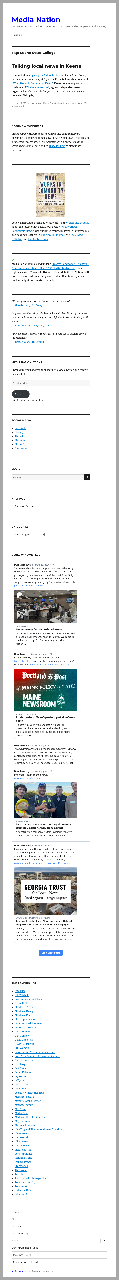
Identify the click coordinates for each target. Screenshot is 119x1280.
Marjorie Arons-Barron (28, 1100)
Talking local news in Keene (46, 66)
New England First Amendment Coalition (38, 1129)
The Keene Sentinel (37, 87)
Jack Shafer (21, 1068)
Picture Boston (23, 1149)
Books (15, 1240)
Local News (35, 103)
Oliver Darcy (22, 1141)
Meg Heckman (23, 1121)
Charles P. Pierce (24, 1007)
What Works (22, 1194)
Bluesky (19, 432)
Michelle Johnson (25, 1125)
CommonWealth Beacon (29, 1023)
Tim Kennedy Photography (30, 1178)
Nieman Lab (22, 1137)
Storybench (21, 1165)
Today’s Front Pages (26, 1182)
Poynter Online (23, 1153)
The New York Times (53, 234)
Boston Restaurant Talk (28, 999)
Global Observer (24, 1060)
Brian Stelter (22, 1003)
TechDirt (20, 1174)
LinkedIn (20, 444)
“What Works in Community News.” (32, 83)
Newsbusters (22, 1133)
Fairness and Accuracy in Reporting (35, 1052)
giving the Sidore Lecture (46, 75)
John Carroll (21, 1084)
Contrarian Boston (25, 1027)
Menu (18, 35)
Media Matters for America (30, 1117)
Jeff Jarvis (20, 1080)
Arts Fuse (20, 990)
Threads (19, 436)
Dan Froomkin (23, 1031)
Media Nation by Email (25, 1262)
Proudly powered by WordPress (41, 1271)
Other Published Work (25, 1247)
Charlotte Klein (23, 1015)
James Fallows (23, 1072)
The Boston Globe (38, 238)
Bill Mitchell (22, 995)
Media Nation (36, 19)
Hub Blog (20, 1064)
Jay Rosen (20, 1076)
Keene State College (52, 103)
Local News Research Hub (29, 1092)
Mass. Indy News (21, 1255)
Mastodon (20, 440)
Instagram (21, 448)
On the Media (22, 1145)
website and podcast (77, 222)
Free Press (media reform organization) (37, 1056)
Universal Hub (23, 1190)
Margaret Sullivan (25, 1096)
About (15, 1219)
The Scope (21, 1170)
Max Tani (20, 1108)
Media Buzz (21, 1113)
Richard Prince (23, 1161)
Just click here (57, 145)
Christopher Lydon (25, 1019)
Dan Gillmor (22, 1035)
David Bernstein (24, 1039)
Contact (16, 1226)
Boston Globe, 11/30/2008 (30, 341)
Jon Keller (20, 1088)
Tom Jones (21, 1186)
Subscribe (20, 394)
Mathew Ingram (24, 1104)
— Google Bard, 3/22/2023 (27, 305)
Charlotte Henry (24, 1011)
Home (15, 1212)
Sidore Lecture (70, 103)
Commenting (20, 1233)
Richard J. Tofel (23, 1157)
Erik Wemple (22, 1047)
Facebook (20, 428)
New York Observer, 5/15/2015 (32, 325)
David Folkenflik (24, 1043)
